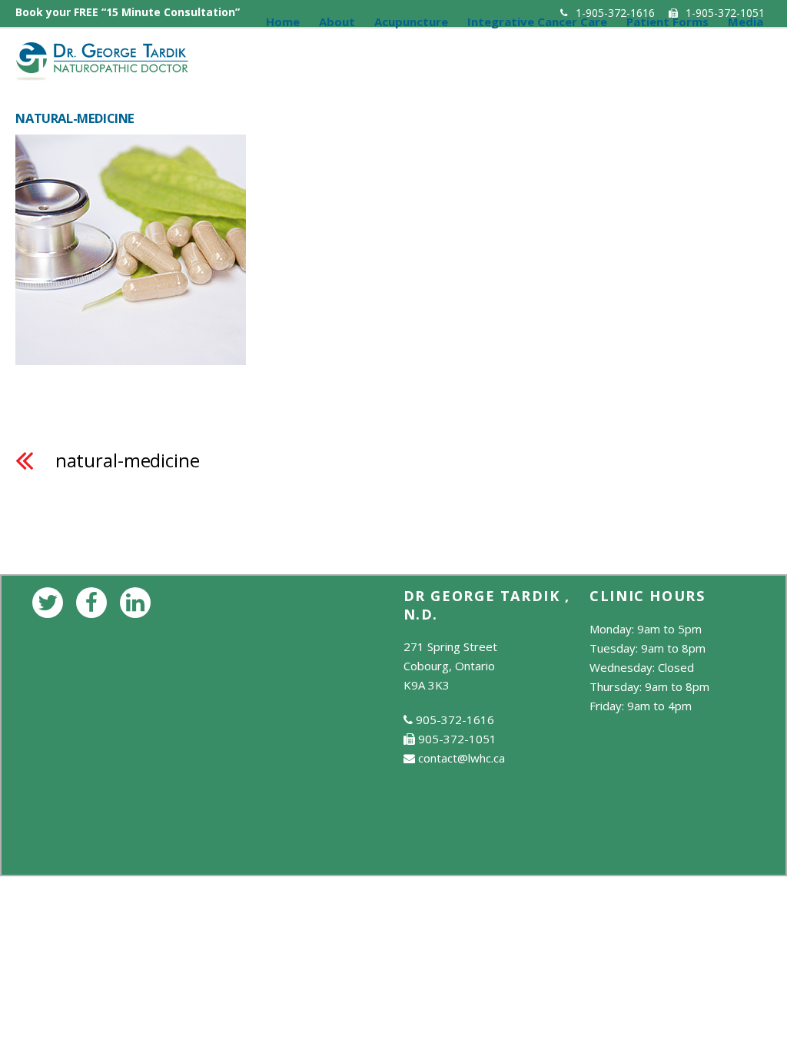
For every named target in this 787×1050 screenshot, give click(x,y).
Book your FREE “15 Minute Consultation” (127, 12)
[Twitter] (50, 601)
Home (283, 21)
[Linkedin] (138, 601)
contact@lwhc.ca (461, 758)
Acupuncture (411, 21)
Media (745, 21)
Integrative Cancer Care (537, 21)
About (337, 21)
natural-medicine (127, 460)
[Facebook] (94, 601)
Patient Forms (667, 21)
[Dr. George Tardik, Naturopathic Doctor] (101, 72)
